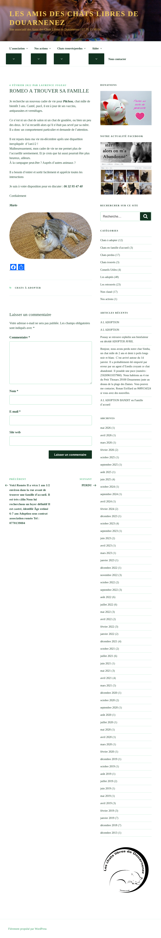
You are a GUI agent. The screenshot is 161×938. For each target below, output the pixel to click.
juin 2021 (105, 663)
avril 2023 (106, 545)
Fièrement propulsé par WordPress (27, 928)
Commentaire (19, 337)
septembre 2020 (109, 707)
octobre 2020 (107, 700)
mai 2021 (105, 670)
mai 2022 (105, 611)
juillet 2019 (106, 781)
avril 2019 (106, 803)
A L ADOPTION (109, 322)
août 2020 (105, 714)
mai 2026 (105, 427)
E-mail (15, 411)
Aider (95, 48)
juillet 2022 (106, 604)
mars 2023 (106, 553)
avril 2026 (106, 435)
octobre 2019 (107, 766)
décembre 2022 (108, 567)
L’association (17, 48)
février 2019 (107, 810)
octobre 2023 (107, 523)
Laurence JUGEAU (53, 85)
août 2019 (105, 773)
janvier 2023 (107, 560)
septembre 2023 (109, 531)
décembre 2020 (108, 692)
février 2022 (107, 626)
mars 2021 (106, 685)
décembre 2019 (108, 759)
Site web (15, 432)
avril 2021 (106, 678)
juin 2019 (105, 788)
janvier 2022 (107, 633)
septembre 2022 (109, 589)
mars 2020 (106, 744)
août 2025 (105, 472)
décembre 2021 (108, 641)
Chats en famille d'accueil (114, 247)
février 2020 (107, 751)
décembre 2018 (108, 825)
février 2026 (107, 449)
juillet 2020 (106, 722)
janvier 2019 (107, 818)
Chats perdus (107, 255)
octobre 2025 (107, 457)
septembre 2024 (109, 494)
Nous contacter (117, 59)
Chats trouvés (107, 262)
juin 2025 (105, 479)
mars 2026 (106, 442)
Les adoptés (106, 277)
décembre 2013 (108, 832)
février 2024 (107, 508)
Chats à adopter (28, 288)
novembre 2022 (109, 575)
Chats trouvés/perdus (69, 48)
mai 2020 (105, 729)
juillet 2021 (106, 656)
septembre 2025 (109, 464)
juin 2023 (105, 538)
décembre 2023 (108, 516)
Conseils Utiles (108, 269)
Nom (13, 391)
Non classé (106, 291)
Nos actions (41, 48)
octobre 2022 (107, 582)
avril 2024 (106, 501)
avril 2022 (106, 619)
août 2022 (105, 597)
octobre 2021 (107, 648)
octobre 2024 (107, 486)
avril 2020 (106, 737)
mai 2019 (105, 795)
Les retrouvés (107, 284)
